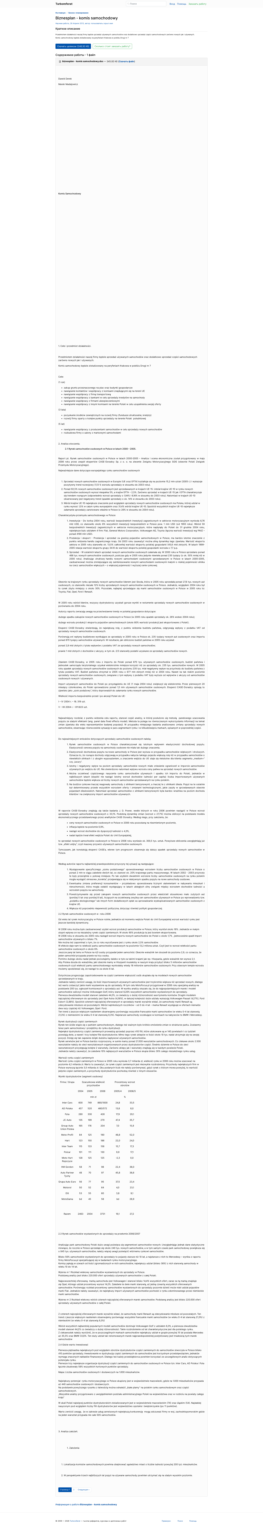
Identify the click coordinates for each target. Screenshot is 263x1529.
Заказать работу (197, 3)
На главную (60, 13)
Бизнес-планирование (78, 13)
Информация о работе (86, 1504)
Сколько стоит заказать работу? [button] (112, 46)
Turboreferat (75, 1521)
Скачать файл (126, 61)
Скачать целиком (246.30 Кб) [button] (73, 46)
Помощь (181, 3)
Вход (172, 3)
